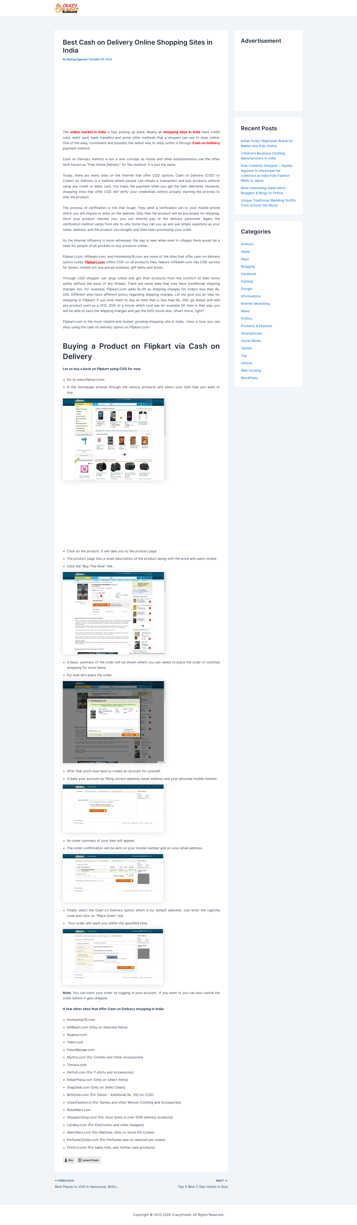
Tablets (246, 348)
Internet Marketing (255, 303)
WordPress (249, 378)
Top (244, 355)
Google (246, 289)
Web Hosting (251, 370)
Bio (71, 1160)
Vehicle (246, 363)
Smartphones (251, 333)
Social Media (251, 341)
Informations (251, 296)
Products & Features (256, 326)
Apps (245, 259)
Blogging (248, 266)
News (245, 311)
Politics (246, 318)
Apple (245, 251)
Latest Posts (90, 1160)
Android (247, 244)
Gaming (247, 281)
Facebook (248, 274)
